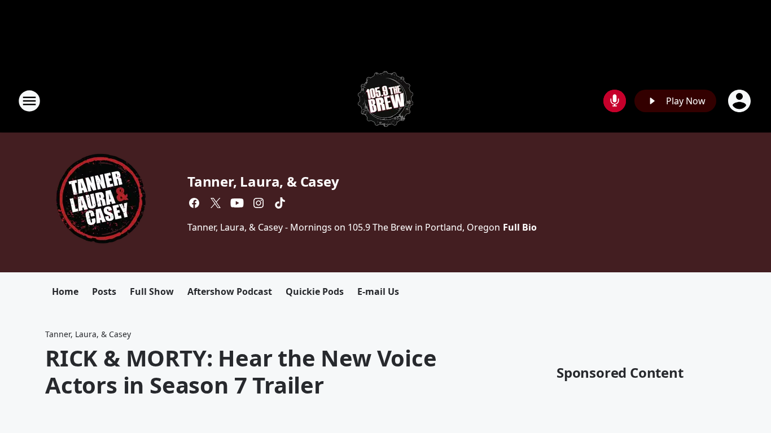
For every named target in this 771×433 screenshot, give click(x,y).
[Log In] (740, 101)
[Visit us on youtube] (237, 203)
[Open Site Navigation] (29, 101)
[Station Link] (385, 100)
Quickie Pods (315, 291)
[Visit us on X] (215, 203)
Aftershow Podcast (229, 291)
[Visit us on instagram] (258, 203)
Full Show (152, 291)
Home (65, 291)
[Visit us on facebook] (194, 203)
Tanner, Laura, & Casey (263, 181)
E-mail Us (378, 291)
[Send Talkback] (614, 101)
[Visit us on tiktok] (280, 203)
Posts (104, 291)
